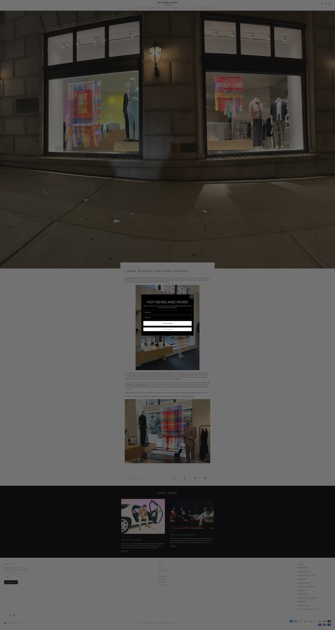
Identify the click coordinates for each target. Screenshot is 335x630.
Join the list (167, 323)
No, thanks (167, 329)
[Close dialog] (191, 296)
